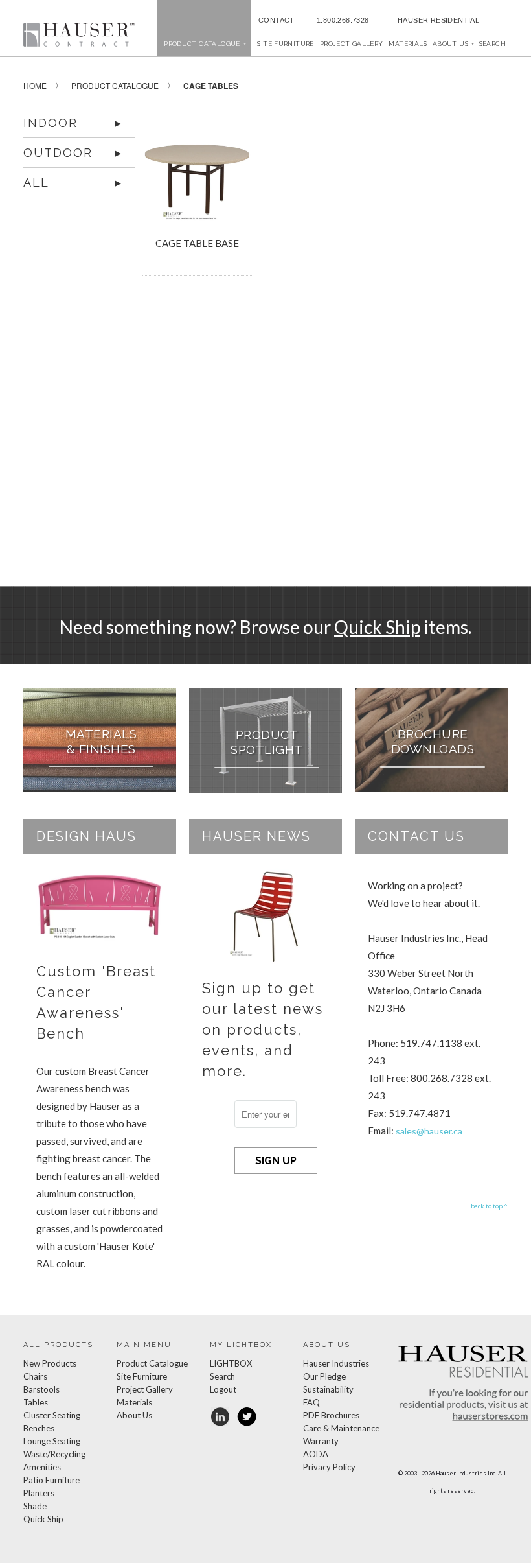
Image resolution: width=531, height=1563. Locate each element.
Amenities (42, 1467)
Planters (38, 1493)
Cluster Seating (51, 1415)
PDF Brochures (331, 1415)
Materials (407, 43)
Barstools (41, 1389)
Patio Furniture (51, 1480)
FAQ (311, 1402)
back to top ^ (489, 1206)
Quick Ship (377, 627)
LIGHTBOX (231, 1363)
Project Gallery (351, 43)
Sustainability (328, 1389)
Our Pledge (324, 1376)
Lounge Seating (51, 1441)
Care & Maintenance (341, 1428)
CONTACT (274, 20)
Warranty (321, 1441)
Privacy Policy (329, 1467)
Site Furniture (285, 43)
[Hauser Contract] (79, 35)
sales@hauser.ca (429, 1130)
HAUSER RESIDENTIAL (438, 20)
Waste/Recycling (54, 1454)
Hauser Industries (336, 1363)
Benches (38, 1428)
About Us (453, 43)
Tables (35, 1402)
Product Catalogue (152, 1363)
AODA (315, 1454)
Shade (35, 1506)
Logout (223, 1389)
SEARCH (492, 43)
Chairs (35, 1376)
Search (222, 1376)
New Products (49, 1363)
